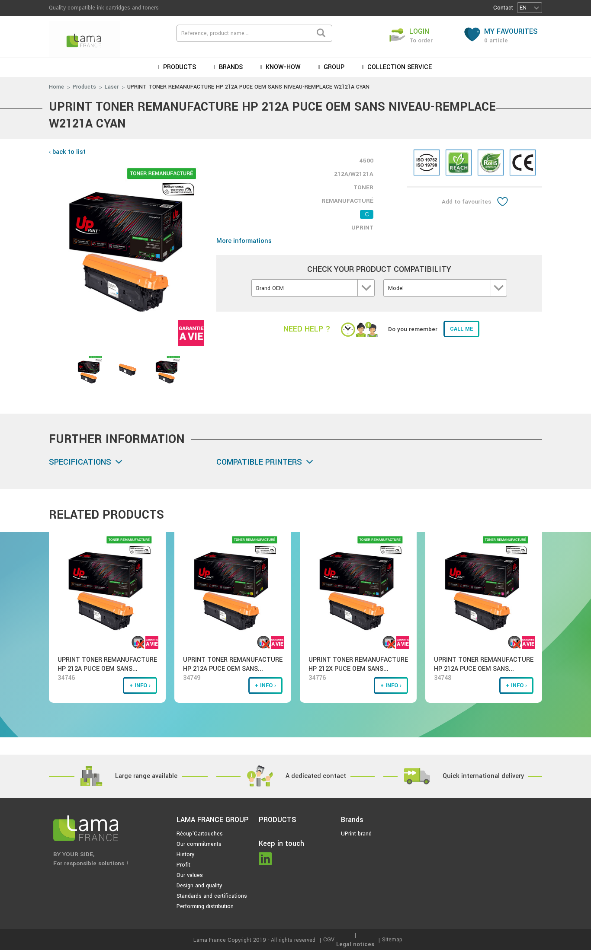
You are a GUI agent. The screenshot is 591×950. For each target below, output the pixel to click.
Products (84, 87)
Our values (190, 875)
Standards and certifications (212, 896)
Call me (461, 329)
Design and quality (199, 885)
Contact (503, 8)
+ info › (140, 685)
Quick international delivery (483, 776)
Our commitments (199, 844)
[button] (529, 7)
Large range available (146, 776)
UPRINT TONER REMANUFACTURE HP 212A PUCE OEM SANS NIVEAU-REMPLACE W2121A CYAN (248, 87)
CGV (328, 940)
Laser (112, 87)
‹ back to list (67, 151)
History (185, 854)
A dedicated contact (316, 776)
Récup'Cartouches (200, 834)
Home (56, 87)
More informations (244, 240)
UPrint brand (356, 834)
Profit (183, 865)
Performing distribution (205, 906)
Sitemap (392, 940)
